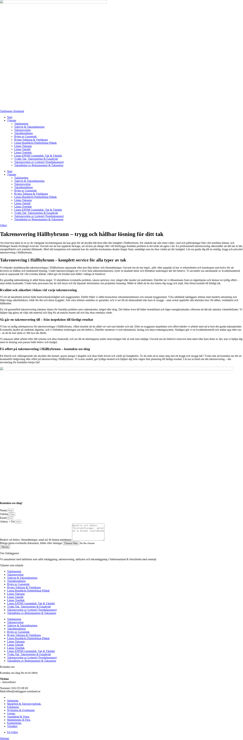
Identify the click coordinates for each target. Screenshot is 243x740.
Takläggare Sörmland (12, 111)
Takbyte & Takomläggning (29, 126)
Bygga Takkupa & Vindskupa (31, 139)
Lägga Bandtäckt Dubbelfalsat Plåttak (35, 142)
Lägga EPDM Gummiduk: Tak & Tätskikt (38, 155)
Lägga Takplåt (22, 149)
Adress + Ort (7, 521)
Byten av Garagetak (25, 136)
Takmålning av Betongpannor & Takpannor (38, 165)
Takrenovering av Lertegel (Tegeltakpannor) (39, 162)
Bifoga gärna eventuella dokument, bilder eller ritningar (31, 543)
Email (3, 517)
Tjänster (11, 120)
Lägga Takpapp (23, 146)
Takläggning (21, 123)
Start (9, 117)
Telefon (4, 514)
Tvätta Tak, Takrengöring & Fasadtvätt (36, 158)
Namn (4, 510)
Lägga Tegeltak (23, 152)
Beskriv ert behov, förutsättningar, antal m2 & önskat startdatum (36, 539)
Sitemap (4, 738)
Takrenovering (22, 130)
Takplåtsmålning (23, 133)
